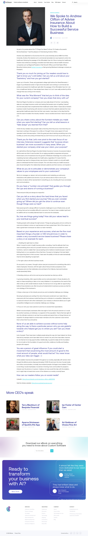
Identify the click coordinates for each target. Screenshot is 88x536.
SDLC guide (56, 515)
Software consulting (29, 509)
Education (44, 511)
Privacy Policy (17, 533)
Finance (43, 513)
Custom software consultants (21, 2)
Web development (29, 517)
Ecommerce (44, 519)
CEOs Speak (57, 2)
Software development (30, 515)
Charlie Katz (57, 38)
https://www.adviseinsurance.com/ (42, 383)
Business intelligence (30, 523)
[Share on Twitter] (51, 43)
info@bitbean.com (74, 509)
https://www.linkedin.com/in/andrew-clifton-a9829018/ (38, 379)
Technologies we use (58, 513)
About (35, 2)
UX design (27, 513)
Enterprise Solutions (29, 521)
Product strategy (29, 511)
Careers (55, 517)
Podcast (64, 2)
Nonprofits (44, 523)
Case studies (57, 511)
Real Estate (44, 521)
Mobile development (29, 519)
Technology (44, 515)
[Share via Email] (57, 43)
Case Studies (47, 2)
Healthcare (44, 509)
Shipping (44, 517)
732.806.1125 (72, 511)
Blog (52, 2)
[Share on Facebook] (54, 43)
